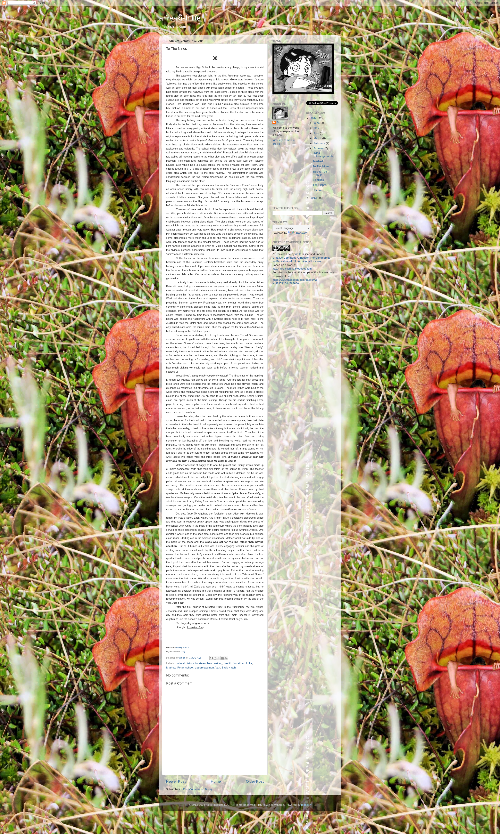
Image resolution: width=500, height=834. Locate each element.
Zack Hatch (229, 667)
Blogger (306, 804)
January (319, 148)
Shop (183, 652)
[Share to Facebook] (222, 658)
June (317, 122)
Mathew (171, 667)
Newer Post (176, 781)
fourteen (200, 663)
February (320, 143)
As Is (279, 122)
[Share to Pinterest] (226, 658)
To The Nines (321, 166)
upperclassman (204, 667)
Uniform (317, 190)
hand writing (214, 663)
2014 (314, 118)
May (317, 127)
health (227, 663)
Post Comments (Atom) (197, 789)
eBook (185, 648)
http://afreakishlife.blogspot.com (292, 268)
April (317, 133)
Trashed (318, 161)
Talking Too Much (320, 173)
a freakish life (180, 18)
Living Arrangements (323, 154)
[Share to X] (219, 658)
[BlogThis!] (215, 658)
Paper (178, 648)
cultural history (185, 663)
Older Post (255, 781)
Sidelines (318, 179)
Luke (249, 663)
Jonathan (239, 663)
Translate (301, 232)
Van (217, 667)
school (189, 667)
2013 (314, 197)
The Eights (319, 184)
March (318, 138)
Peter (180, 667)
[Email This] (211, 658)
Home (216, 781)
